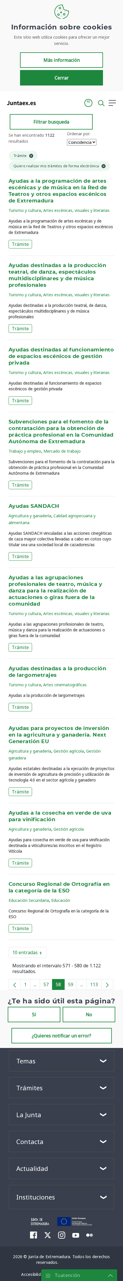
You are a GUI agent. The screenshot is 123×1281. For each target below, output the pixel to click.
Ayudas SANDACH (34, 506)
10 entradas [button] (29, 953)
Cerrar (62, 78)
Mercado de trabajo (62, 451)
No (89, 1014)
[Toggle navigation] (44, 102)
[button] (88, 103)
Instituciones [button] (35, 1197)
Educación (60, 900)
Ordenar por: (78, 133)
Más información (61, 60)
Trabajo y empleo (25, 451)
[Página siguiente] (107, 984)
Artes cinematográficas (65, 684)
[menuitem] (34, 1235)
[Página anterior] (15, 984)
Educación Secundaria (29, 900)
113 (96, 985)
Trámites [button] (29, 1087)
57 (47, 985)
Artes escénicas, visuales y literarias (76, 210)
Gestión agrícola (68, 751)
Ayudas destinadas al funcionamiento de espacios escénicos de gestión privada (61, 356)
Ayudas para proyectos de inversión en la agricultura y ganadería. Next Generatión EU (59, 735)
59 (72, 985)
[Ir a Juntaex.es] (20, 103)
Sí (34, 1014)
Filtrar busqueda (51, 122)
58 (60, 985)
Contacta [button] (29, 1141)
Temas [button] (25, 1061)
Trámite (20, 244)
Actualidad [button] (32, 1168)
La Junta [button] (28, 1114)
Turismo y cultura (25, 210)
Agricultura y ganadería (30, 515)
